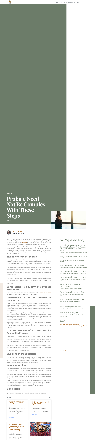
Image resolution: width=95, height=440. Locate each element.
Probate (24, 242)
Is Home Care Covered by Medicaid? (40, 403)
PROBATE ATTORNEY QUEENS (16, 403)
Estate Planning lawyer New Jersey (72, 299)
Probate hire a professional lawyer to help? (72, 351)
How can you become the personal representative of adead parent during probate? (73, 325)
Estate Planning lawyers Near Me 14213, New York (73, 257)
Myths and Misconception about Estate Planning (71, 285)
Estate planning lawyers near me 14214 (73, 271)
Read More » (11, 417)
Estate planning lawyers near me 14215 (73, 277)
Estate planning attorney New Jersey (72, 265)
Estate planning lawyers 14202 (70, 306)
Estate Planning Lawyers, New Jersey (73, 292)
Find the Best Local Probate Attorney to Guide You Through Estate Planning (16, 427)
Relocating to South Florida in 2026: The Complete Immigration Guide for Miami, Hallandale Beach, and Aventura (73, 247)
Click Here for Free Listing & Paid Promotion (67, 2)
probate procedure (15, 338)
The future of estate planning (70, 312)
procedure (45, 293)
